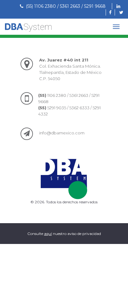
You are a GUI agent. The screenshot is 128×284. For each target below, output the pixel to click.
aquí (48, 233)
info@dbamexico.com (62, 132)
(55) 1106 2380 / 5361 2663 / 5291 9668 (64, 6)
